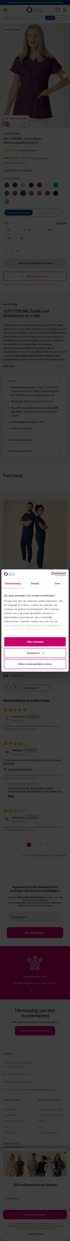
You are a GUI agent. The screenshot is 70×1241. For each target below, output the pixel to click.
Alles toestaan (35, 641)
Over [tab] (57, 583)
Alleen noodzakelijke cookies (35, 664)
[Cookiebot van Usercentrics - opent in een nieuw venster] (51, 574)
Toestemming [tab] (12, 583)
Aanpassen (33, 652)
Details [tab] (35, 583)
